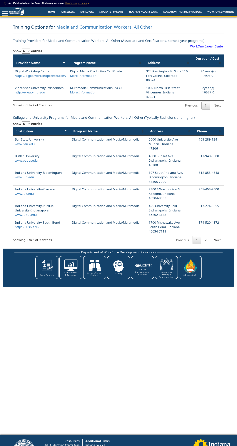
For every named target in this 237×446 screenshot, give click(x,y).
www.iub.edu (24, 177)
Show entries (27, 51)
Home (51, 11)
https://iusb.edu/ (27, 227)
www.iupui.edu (26, 215)
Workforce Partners (220, 11)
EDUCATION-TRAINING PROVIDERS (182, 11)
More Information (83, 76)
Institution (24, 131)
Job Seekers (68, 11)
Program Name (83, 63)
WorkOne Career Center (207, 46)
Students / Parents (111, 11)
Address (154, 63)
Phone (202, 131)
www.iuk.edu (24, 194)
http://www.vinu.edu (30, 92)
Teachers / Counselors (143, 11)
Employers (87, 11)
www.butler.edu (26, 160)
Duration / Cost (207, 58)
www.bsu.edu (25, 144)
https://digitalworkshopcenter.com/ (40, 76)
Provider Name (28, 63)
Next (217, 105)
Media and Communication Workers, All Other (104, 27)
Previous (191, 105)
